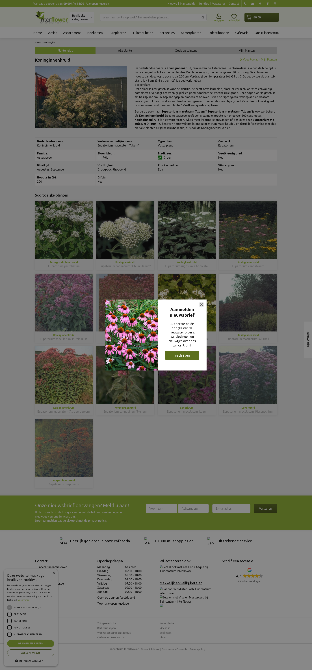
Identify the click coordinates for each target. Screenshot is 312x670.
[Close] (201, 304)
